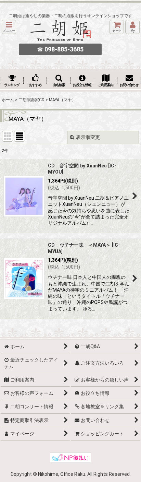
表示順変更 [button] (88, 137)
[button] (9, 27)
